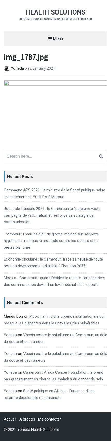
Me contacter (49, 419)
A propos (27, 419)
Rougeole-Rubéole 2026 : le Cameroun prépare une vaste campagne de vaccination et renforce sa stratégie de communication (52, 215)
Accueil (10, 419)
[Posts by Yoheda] (7, 68)
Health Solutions (55, 12)
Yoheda (18, 68)
